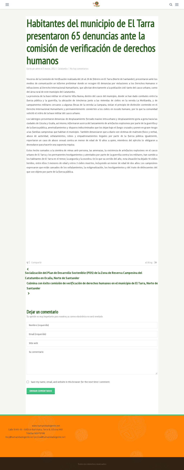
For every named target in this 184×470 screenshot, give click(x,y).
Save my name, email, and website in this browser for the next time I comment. (70, 382)
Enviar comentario (40, 391)
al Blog (149, 262)
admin (37, 68)
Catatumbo (63, 68)
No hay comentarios (79, 68)
